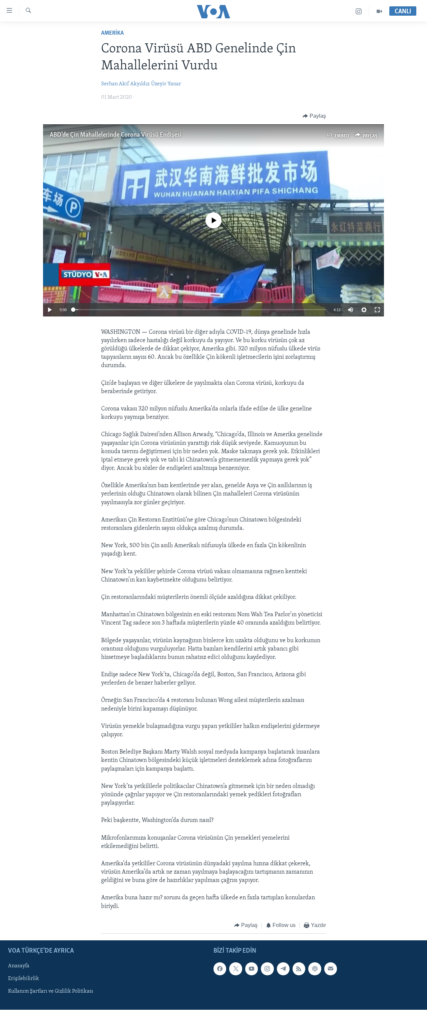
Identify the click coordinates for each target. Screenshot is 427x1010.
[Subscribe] (330, 969)
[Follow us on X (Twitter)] (235, 969)
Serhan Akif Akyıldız (125, 84)
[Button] (314, 116)
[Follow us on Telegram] (283, 969)
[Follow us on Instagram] (267, 969)
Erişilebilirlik (23, 979)
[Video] (379, 11)
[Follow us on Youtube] (251, 969)
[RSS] (299, 969)
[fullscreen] (377, 309)
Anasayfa (18, 966)
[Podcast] (314, 969)
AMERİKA (112, 33)
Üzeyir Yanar (166, 84)
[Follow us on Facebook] (220, 969)
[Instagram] (358, 11)
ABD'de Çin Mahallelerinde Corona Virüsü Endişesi (115, 135)
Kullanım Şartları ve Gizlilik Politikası (50, 991)
